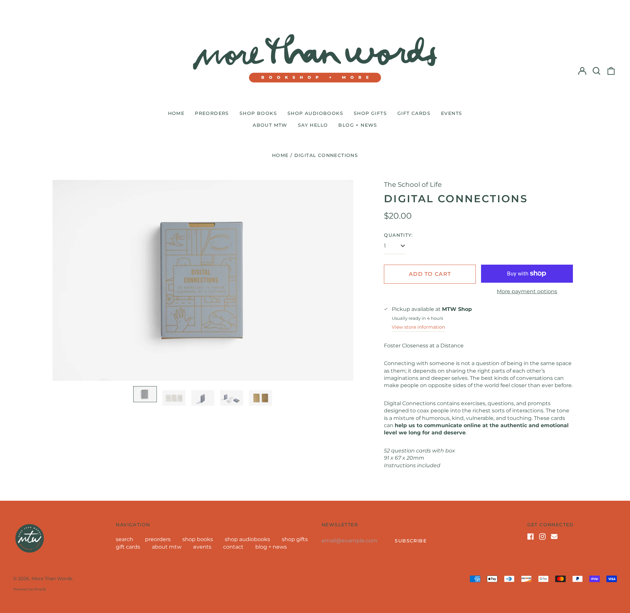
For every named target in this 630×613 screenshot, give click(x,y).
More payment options (527, 291)
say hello (313, 125)
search (124, 539)
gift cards (413, 113)
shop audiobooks (315, 113)
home (176, 113)
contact (233, 547)
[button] (596, 71)
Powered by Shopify (29, 589)
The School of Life (413, 184)
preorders (212, 113)
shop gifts (370, 113)
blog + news (357, 125)
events (451, 113)
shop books (258, 113)
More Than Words (52, 578)
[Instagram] (542, 536)
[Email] (554, 536)
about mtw (270, 125)
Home (280, 155)
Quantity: (398, 235)
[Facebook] (530, 536)
